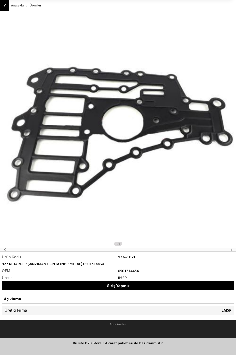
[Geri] (4, 5)
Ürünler (35, 5)
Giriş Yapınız (118, 285)
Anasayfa (17, 5)
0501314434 (128, 270)
